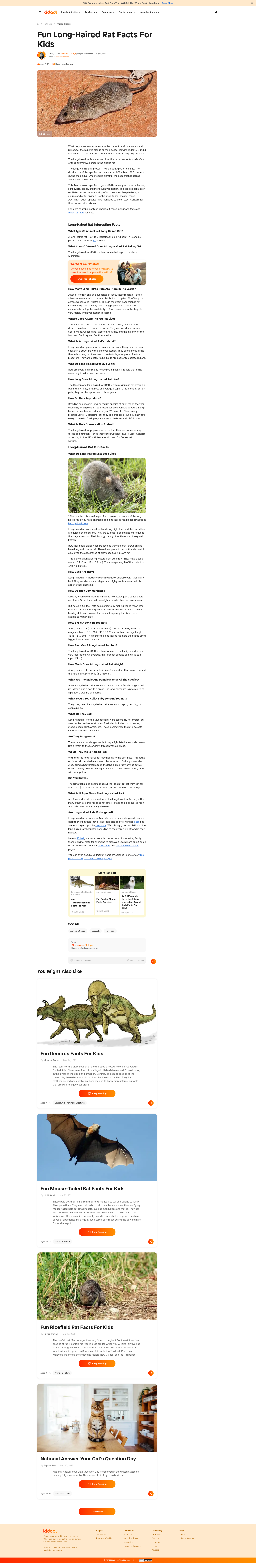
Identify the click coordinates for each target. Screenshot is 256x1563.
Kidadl (39, 24)
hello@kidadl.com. (78, 523)
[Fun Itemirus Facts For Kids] (97, 1012)
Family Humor (126, 12)
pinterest (156, 1538)
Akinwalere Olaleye (68, 54)
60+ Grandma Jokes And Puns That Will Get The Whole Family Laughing (121, 3)
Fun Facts (90, 12)
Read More (167, 3)
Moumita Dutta (51, 1060)
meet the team (131, 1538)
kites (136, 821)
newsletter (128, 1542)
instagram (156, 1542)
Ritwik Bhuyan (51, 1334)
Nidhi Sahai (49, 1195)
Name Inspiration (148, 12)
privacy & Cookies (187, 1538)
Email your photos (86, 279)
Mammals (96, 931)
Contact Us (101, 1534)
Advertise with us (104, 1538)
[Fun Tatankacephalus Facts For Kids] (82, 882)
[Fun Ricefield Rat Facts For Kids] (97, 1286)
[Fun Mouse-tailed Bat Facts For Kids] (97, 1147)
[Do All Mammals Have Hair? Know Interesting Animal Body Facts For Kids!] (132, 882)
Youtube (155, 1550)
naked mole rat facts (127, 845)
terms (182, 1534)
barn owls (100, 825)
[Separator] (153, 961)
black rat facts (76, 212)
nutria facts (104, 845)
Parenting (107, 12)
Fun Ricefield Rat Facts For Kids (77, 1327)
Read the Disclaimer (83, 960)
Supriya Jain (50, 1465)
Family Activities (69, 12)
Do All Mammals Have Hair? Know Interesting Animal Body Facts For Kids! (131, 902)
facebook (156, 1534)
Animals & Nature (103, 892)
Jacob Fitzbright (62, 57)
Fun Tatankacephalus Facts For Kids (80, 902)
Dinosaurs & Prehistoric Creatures (81, 893)
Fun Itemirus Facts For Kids (72, 1054)
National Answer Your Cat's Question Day (88, 1459)
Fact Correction (137, 960)
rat (94, 240)
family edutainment (132, 1546)
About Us (128, 1534)
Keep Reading (99, 1093)
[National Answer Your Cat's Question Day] (97, 1417)
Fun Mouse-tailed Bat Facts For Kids (83, 1189)
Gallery (46, 134)
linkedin (155, 1546)
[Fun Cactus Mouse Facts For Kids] (107, 882)
